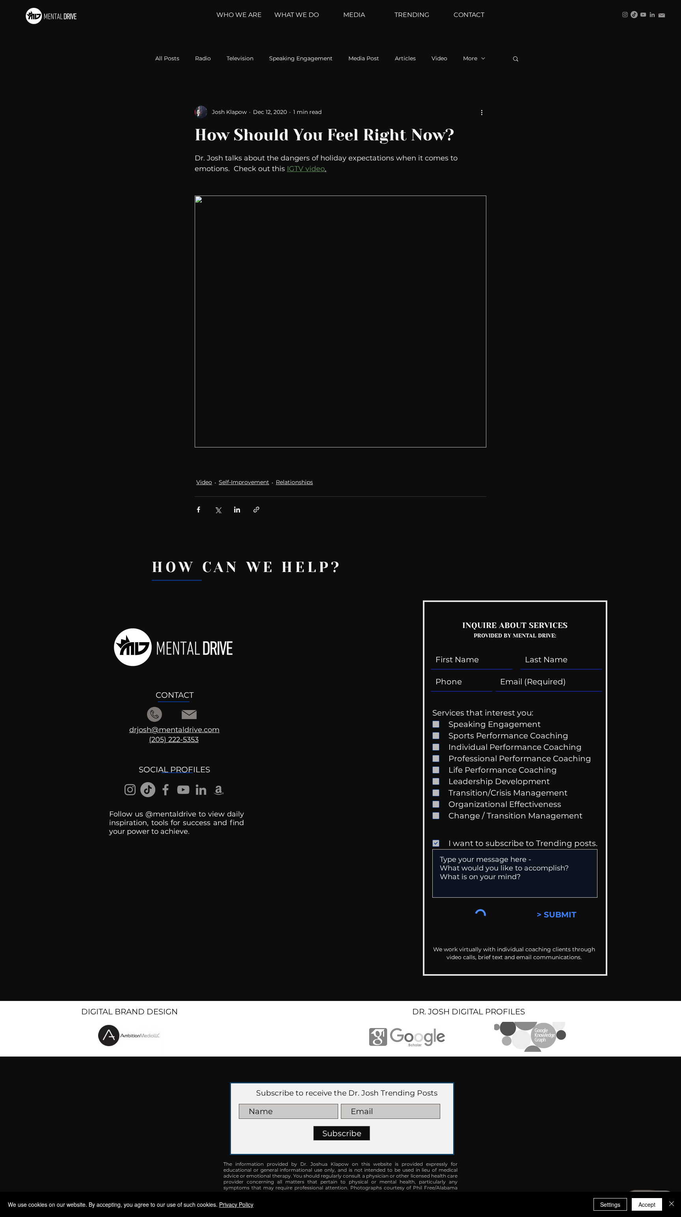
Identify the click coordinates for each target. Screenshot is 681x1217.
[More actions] (481, 112)
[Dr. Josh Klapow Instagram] (625, 14)
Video (439, 58)
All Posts (167, 58)
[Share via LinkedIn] (237, 509)
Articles (405, 58)
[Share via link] (256, 509)
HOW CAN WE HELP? (247, 567)
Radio (203, 58)
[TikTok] (634, 14)
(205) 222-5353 (174, 739)
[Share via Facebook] (198, 509)
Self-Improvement (244, 482)
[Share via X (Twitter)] (217, 509)
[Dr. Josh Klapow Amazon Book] (218, 789)
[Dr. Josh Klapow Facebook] (165, 789)
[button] (515, 58)
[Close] (671, 1204)
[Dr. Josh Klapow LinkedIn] (652, 14)
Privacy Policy (236, 1204)
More (470, 58)
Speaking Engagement (301, 58)
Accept (646, 1204)
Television (240, 58)
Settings (610, 1204)
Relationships (294, 482)
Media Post (363, 58)
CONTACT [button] (175, 695)
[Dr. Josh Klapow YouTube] (643, 14)
